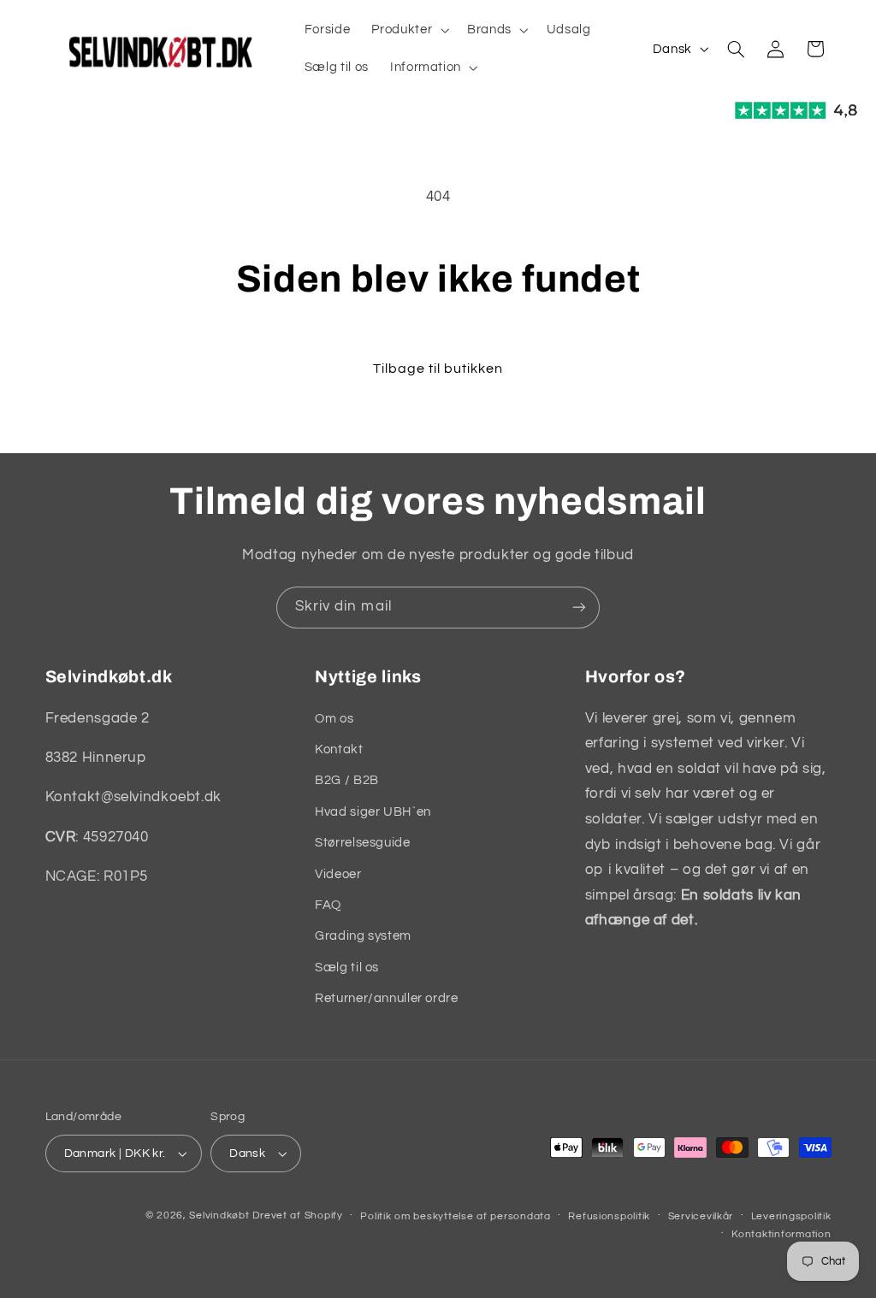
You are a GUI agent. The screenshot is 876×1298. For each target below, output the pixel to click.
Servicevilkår (701, 1216)
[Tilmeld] (579, 607)
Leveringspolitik (791, 1216)
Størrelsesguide (362, 842)
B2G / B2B (347, 780)
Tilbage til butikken (438, 368)
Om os (334, 718)
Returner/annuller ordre (387, 998)
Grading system (363, 935)
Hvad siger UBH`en (373, 811)
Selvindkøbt (219, 1215)
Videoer (338, 874)
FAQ (328, 905)
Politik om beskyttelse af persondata (455, 1216)
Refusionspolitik (609, 1216)
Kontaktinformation (781, 1234)
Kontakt (339, 749)
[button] (409, 30)
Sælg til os (347, 967)
